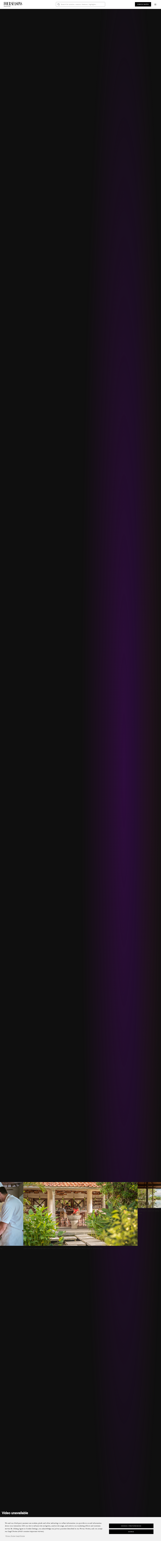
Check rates (143, 4)
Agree (131, 1531)
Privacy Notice (10, 1536)
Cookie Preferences (131, 1525)
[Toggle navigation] (155, 4)
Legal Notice (20, 1536)
